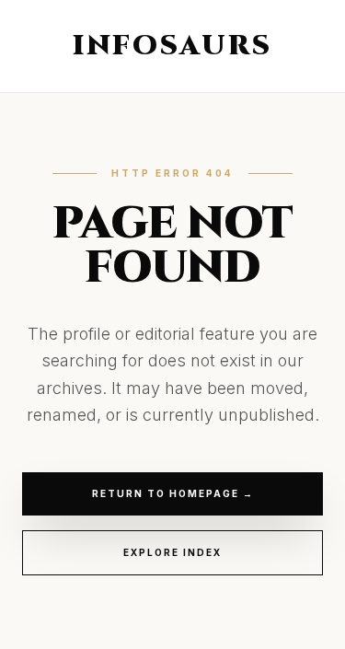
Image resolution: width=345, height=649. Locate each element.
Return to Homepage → (173, 493)
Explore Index (172, 552)
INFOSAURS (172, 46)
